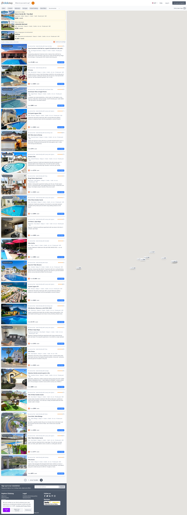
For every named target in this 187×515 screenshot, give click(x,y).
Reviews (3, 499)
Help (161, 3)
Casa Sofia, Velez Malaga (35, 416)
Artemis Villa (32, 156)
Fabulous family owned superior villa (39, 373)
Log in (167, 3)
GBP (155, 3)
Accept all (6, 510)
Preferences (28, 510)
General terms (27, 498)
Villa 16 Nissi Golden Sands (36, 395)
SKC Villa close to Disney (35, 135)
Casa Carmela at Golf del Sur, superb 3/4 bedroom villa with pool (45, 48)
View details (61, 62)
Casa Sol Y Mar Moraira (34, 265)
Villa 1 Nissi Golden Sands (35, 438)
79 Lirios (30, 70)
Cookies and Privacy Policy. (23, 506)
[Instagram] (55, 496)
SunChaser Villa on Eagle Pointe (37, 91)
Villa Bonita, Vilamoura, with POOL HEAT (40, 308)
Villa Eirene (31, 459)
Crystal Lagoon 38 (33, 286)
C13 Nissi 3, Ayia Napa (34, 221)
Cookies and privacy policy (30, 496)
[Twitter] (47, 496)
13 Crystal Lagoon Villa (34, 113)
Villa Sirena (31, 351)
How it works (5, 498)
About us (3, 496)
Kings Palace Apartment (35, 178)
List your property (179, 3)
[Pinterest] (52, 496)
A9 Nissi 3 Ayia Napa (34, 330)
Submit (62, 487)
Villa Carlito (31, 243)
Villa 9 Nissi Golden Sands (35, 200)
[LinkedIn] (50, 496)
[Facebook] (45, 496)
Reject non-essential (17, 510)
